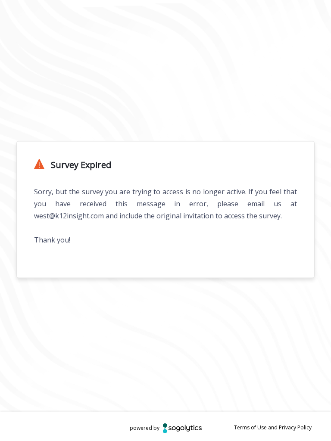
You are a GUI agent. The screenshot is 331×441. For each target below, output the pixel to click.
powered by (144, 428)
